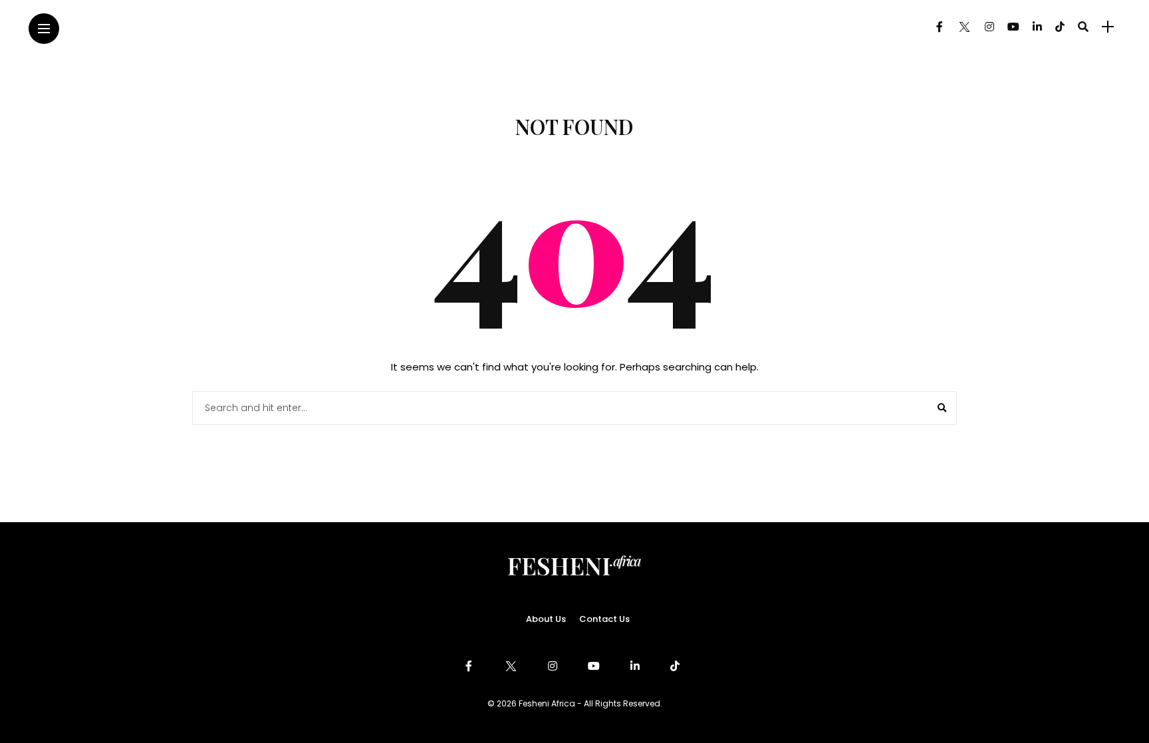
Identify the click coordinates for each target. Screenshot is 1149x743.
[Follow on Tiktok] (1060, 27)
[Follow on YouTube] (1013, 27)
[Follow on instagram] (989, 27)
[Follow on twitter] (963, 27)
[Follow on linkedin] (1037, 27)
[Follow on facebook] (939, 27)
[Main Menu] (44, 29)
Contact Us (604, 619)
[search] (1083, 26)
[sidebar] (1108, 27)
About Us (546, 619)
